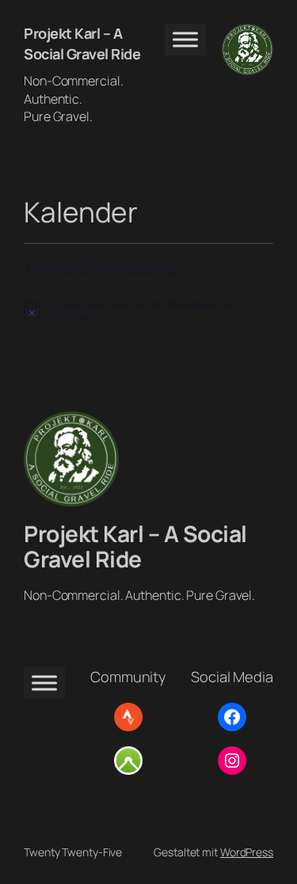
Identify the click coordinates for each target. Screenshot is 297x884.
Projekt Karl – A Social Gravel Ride (82, 43)
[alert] (148, 311)
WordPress (246, 851)
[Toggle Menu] (185, 39)
